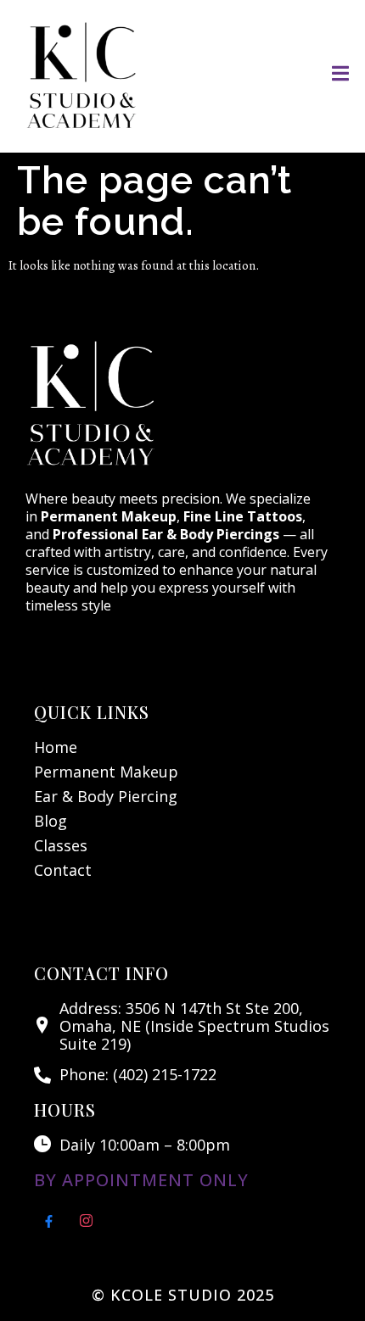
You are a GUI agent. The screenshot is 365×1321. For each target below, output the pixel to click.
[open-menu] (340, 76)
